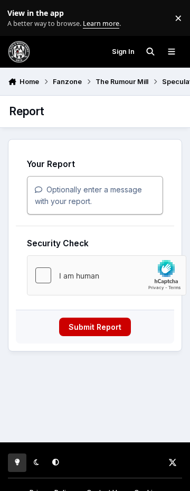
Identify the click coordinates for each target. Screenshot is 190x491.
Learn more (20, 18)
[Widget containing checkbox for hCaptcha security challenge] (106, 275)
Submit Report (95, 326)
